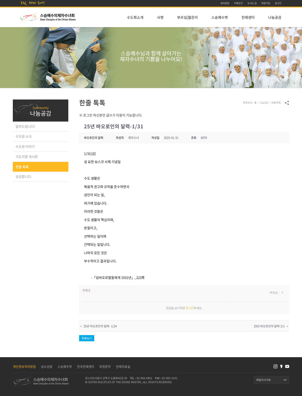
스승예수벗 (64, 366)
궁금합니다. (23, 176)
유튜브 (287, 366)
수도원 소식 (23, 136)
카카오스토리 (281, 366)
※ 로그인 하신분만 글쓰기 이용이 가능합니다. (110, 115)
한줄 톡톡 (22, 166)
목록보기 (86, 338)
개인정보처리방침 (24, 366)
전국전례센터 (85, 366)
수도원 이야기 (25, 146)
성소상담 (46, 366)
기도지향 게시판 (26, 156)
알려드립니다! (25, 126)
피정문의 (105, 366)
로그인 (190, 308)
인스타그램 (275, 366)
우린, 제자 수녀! (33, 3)
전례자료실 (123, 366)
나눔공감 (40, 113)
